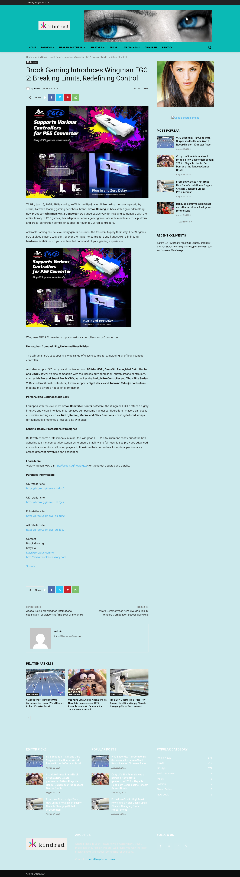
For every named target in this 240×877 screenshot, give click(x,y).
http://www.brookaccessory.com (46, 557)
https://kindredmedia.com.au (67, 636)
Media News (41, 57)
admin (37, 88)
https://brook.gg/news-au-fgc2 (45, 529)
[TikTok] (177, 846)
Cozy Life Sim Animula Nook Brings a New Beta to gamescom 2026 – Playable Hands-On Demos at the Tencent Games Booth (195, 163)
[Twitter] (59, 97)
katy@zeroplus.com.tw (40, 552)
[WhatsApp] (75, 97)
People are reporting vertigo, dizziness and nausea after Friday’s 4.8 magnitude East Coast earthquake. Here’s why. (184, 246)
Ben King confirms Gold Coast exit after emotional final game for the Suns (193, 207)
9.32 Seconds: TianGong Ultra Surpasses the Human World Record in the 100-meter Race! (45, 702)
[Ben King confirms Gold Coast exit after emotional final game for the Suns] (165, 208)
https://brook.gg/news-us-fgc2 (45, 488)
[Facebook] (51, 97)
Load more (184, 221)
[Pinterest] (67, 97)
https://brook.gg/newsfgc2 (70, 465)
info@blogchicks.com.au (102, 859)
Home (29, 57)
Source (30, 566)
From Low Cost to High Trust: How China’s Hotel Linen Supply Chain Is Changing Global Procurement (128, 702)
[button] (209, 47)
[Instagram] (169, 846)
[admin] (28, 88)
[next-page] (34, 718)
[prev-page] (28, 718)
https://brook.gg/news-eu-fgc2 (45, 515)
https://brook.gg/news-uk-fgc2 (45, 502)
